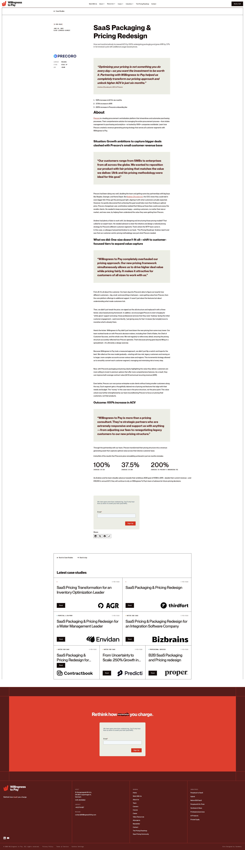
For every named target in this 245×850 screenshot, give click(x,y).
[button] (102, 4)
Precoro (97, 118)
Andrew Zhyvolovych (135, 197)
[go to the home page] (12, 4)
